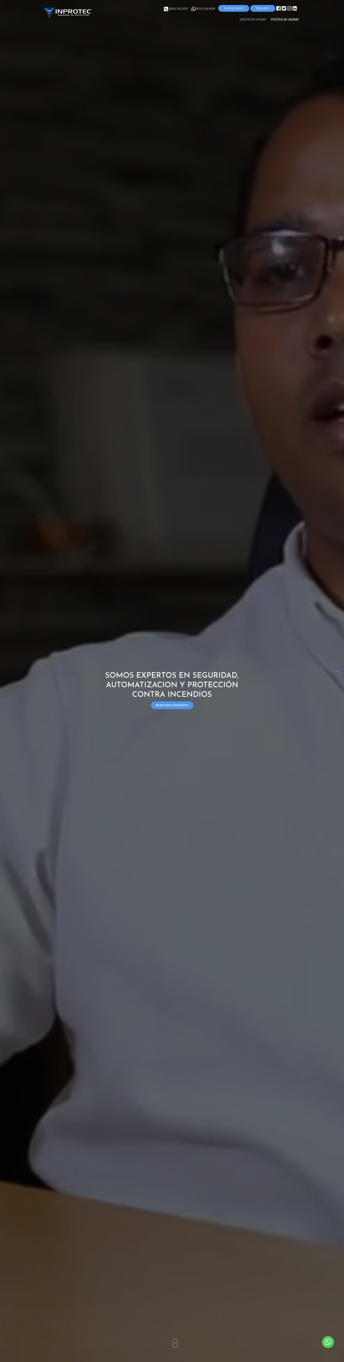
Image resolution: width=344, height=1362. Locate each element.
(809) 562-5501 (178, 9)
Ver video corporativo (173, 705)
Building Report (233, 8)
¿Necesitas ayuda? (252, 19)
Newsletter (262, 8)
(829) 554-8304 (205, 9)
